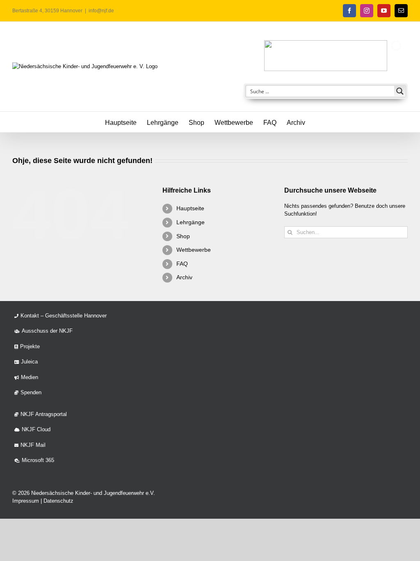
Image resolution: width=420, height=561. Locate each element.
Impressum (25, 501)
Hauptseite (190, 208)
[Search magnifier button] (400, 91)
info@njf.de (101, 11)
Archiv (184, 277)
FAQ (182, 263)
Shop (183, 236)
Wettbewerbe (193, 249)
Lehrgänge (190, 222)
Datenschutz (58, 501)
